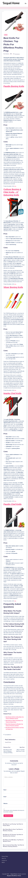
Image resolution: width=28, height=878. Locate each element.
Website (5, 803)
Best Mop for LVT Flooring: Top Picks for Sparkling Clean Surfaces (13, 835)
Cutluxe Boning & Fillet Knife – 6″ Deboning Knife (12, 192)
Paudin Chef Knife (13, 504)
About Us (4, 858)
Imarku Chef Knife (12, 393)
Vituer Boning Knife (13, 287)
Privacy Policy (5, 856)
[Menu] (25, 3)
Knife (6, 34)
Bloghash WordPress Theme (14, 875)
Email (5, 796)
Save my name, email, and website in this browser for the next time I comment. (14, 811)
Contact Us (4, 860)
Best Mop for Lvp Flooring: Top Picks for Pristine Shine (13, 825)
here (15, 186)
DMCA (3, 862)
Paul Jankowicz (10, 739)
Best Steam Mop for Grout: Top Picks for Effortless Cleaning (13, 830)
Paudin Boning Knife (14, 86)
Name (5, 789)
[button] (8, 742)
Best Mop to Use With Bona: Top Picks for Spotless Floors (13, 840)
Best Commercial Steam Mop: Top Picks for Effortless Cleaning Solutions (13, 846)
